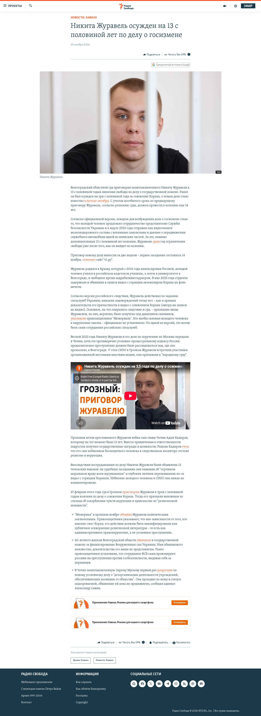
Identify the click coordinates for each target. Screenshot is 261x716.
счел (185, 446)
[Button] (151, 54)
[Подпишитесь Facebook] (142, 683)
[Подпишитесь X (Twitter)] (150, 683)
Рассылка (82, 695)
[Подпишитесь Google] (133, 683)
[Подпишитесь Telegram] (167, 683)
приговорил (130, 492)
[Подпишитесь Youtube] (159, 683)
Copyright (82, 702)
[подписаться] (201, 683)
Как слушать (83, 682)
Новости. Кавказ (84, 17)
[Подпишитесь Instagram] (176, 683)
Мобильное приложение (36, 682)
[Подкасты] (192, 683)
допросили (165, 570)
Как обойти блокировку (91, 689)
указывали (79, 318)
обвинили (144, 540)
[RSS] (184, 683)
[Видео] (224, 6)
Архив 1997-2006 (31, 695)
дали (156, 241)
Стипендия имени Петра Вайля (41, 689)
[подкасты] (235, 6)
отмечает (89, 260)
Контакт (26, 702)
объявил (126, 514)
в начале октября (96, 201)
